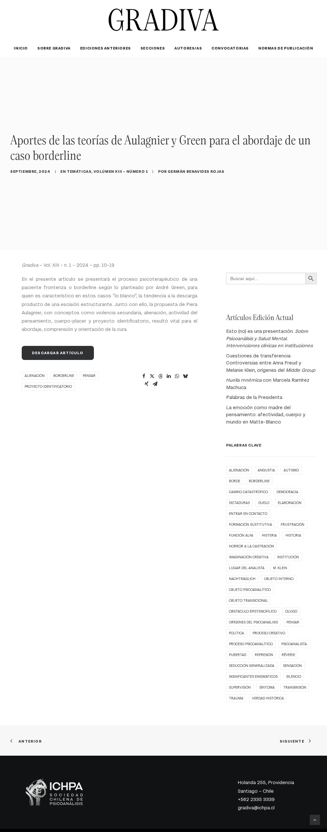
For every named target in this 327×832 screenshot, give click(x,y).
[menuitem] (23, 48)
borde (234, 481)
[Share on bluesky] (185, 376)
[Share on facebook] (144, 376)
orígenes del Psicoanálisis (253, 622)
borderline (63, 375)
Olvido (291, 611)
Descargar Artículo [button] (58, 352)
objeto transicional (248, 600)
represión (264, 655)
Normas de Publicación (285, 48)
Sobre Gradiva (54, 48)
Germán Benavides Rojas (196, 171)
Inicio (21, 48)
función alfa (241, 535)
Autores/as (188, 48)
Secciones (153, 48)
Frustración (292, 524)
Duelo (263, 502)
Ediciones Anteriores (105, 48)
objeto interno (278, 578)
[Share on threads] (160, 376)
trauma (236, 698)
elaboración (289, 502)
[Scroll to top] (315, 819)
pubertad (237, 655)
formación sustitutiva (250, 524)
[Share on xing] (146, 384)
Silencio (293, 676)
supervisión (240, 687)
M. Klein (280, 568)
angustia (266, 470)
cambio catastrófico (248, 492)
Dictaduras (239, 502)
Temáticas (79, 171)
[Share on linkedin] (168, 376)
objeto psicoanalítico (250, 589)
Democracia (287, 492)
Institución (288, 557)
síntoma (267, 687)
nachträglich (242, 578)
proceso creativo (269, 633)
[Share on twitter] (152, 376)
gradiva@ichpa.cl (256, 808)
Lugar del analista (246, 568)
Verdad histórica (268, 698)
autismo (291, 470)
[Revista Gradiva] (164, 20)
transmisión (294, 687)
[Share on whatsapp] (177, 376)
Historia (293, 535)
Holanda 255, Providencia (266, 783)
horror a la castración (251, 546)
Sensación (292, 665)
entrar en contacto (248, 513)
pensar (89, 375)
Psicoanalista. (294, 644)
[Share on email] (155, 384)
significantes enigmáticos (253, 676)
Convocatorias (230, 48)
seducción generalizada (251, 665)
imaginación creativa (249, 557)
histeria (269, 535)
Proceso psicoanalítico (251, 644)
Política (236, 633)
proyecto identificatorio (48, 386)
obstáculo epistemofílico (253, 611)
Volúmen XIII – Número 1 (121, 171)
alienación (35, 375)
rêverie (288, 655)
